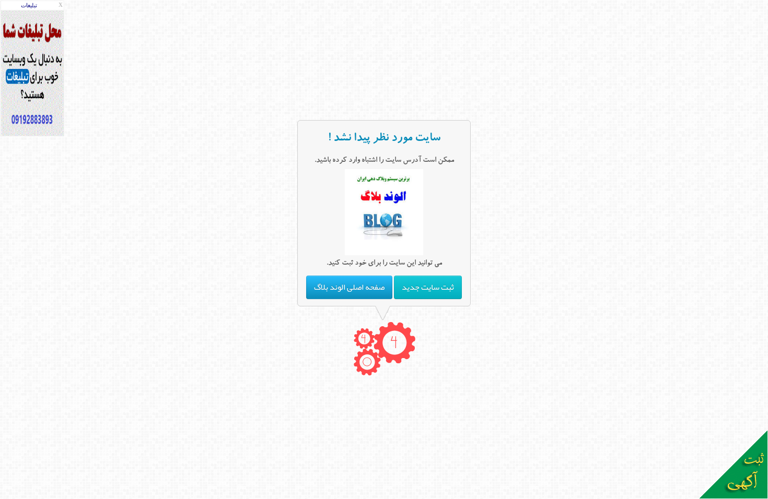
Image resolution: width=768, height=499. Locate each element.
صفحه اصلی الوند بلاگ (349, 287)
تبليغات (29, 5)
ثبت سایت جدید (428, 287)
